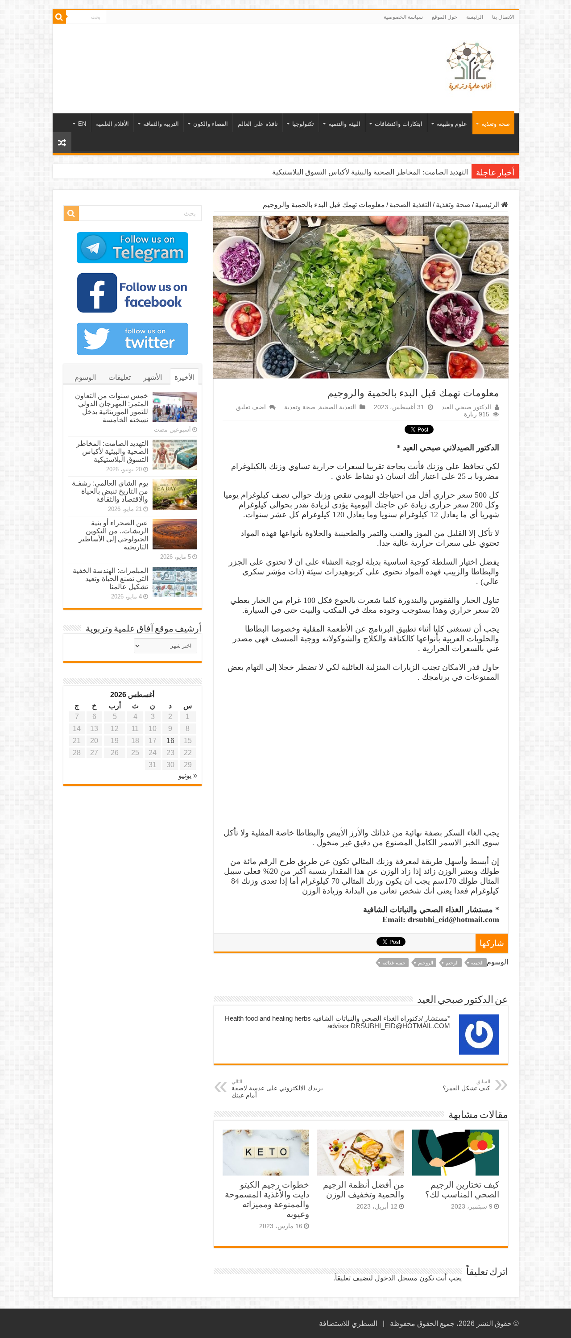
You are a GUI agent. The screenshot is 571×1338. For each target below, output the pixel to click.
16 (170, 740)
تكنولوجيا (303, 124)
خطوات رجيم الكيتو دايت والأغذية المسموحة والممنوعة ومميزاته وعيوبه (267, 1199)
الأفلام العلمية (112, 124)
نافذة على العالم (258, 124)
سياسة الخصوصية (403, 17)
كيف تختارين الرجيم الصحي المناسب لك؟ (462, 1189)
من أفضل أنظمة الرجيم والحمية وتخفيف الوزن (363, 1189)
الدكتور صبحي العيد (466, 407)
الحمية (477, 962)
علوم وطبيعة (452, 124)
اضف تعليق (251, 407)
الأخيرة (184, 377)
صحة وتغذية (495, 124)
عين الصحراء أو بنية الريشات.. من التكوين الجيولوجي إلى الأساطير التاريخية (113, 535)
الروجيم (425, 962)
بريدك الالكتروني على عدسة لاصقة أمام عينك (277, 1089)
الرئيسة (474, 17)
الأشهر (152, 377)
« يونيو (187, 775)
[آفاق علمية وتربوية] (472, 67)
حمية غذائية (393, 962)
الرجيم (452, 962)
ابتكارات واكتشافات (398, 124)
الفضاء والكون (210, 124)
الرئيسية (488, 204)
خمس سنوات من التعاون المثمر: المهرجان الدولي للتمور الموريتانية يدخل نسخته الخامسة (111, 408)
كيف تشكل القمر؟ (466, 1085)
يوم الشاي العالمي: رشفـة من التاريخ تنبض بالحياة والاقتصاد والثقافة (110, 491)
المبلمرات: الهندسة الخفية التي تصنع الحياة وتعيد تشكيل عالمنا (110, 578)
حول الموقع (444, 17)
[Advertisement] (221, 53)
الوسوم (85, 377)
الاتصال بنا (503, 17)
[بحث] (59, 17)
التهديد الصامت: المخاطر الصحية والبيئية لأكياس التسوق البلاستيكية (370, 172)
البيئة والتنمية (344, 124)
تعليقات (119, 377)
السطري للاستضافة (348, 1323)
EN (82, 124)
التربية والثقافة (161, 124)
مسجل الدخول (396, 1278)
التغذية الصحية (410, 204)
